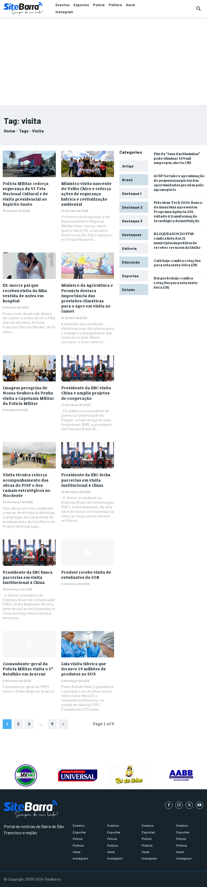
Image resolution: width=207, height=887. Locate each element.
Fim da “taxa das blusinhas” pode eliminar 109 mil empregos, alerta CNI (177, 158)
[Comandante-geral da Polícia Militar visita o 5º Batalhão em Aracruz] (29, 644)
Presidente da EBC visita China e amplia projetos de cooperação (86, 392)
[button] (198, 8)
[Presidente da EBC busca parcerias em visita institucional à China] (29, 552)
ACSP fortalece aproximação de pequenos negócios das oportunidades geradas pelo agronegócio (179, 182)
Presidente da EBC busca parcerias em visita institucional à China (28, 577)
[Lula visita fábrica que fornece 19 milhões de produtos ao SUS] (87, 644)
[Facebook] (168, 805)
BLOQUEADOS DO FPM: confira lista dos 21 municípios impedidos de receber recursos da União (177, 240)
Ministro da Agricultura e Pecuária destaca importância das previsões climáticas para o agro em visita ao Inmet (87, 297)
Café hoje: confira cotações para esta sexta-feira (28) (177, 262)
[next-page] (63, 724)
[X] (189, 805)
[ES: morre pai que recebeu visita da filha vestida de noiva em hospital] (29, 266)
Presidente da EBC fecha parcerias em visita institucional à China (86, 479)
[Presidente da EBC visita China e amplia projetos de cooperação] (87, 368)
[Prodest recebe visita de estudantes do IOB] (87, 552)
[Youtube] (199, 805)
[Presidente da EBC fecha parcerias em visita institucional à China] (87, 455)
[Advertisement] (103, 59)
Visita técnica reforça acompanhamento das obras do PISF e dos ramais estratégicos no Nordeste (26, 485)
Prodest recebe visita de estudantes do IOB (86, 574)
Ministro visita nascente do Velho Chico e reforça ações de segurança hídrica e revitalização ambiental (86, 193)
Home (9, 130)
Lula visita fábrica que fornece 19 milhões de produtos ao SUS (83, 668)
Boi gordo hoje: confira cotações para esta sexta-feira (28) (176, 282)
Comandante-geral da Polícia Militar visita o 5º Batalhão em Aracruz (28, 668)
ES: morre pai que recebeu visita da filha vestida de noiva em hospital (25, 292)
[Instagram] (179, 805)
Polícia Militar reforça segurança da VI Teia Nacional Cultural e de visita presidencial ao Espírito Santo (26, 193)
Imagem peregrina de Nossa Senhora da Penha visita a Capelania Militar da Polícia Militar (28, 395)
